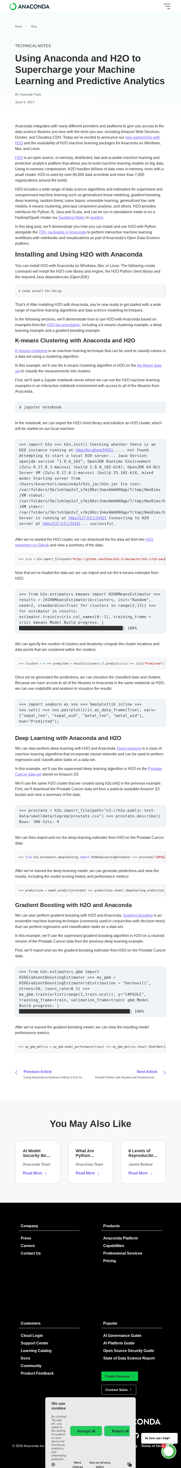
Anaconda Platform (120, 1238)
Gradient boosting (138, 915)
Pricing (109, 1261)
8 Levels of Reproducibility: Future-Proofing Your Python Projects (142, 1153)
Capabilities (113, 1246)
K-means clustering (31, 351)
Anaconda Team (30, 94)
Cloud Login (32, 1336)
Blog (34, 26)
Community (31, 1366)
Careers (28, 1246)
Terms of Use (151, 1446)
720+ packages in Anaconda (62, 232)
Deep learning (129, 748)
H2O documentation (63, 325)
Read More (32, 1173)
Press (26, 1238)
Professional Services (122, 1253)
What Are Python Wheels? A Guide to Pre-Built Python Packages (89, 1153)
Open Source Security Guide (128, 1351)
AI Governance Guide (122, 1336)
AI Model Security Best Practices (36, 1153)
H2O (19, 158)
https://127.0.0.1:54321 (88, 518)
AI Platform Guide (119, 1343)
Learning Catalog (36, 1351)
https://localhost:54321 (94, 450)
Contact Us (31, 1253)
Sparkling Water (71, 218)
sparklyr (96, 218)
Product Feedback (37, 1373)
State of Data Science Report (129, 1358)
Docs (25, 1358)
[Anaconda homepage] (30, 6)
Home (18, 26)
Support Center (34, 1343)
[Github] (136, 1436)
